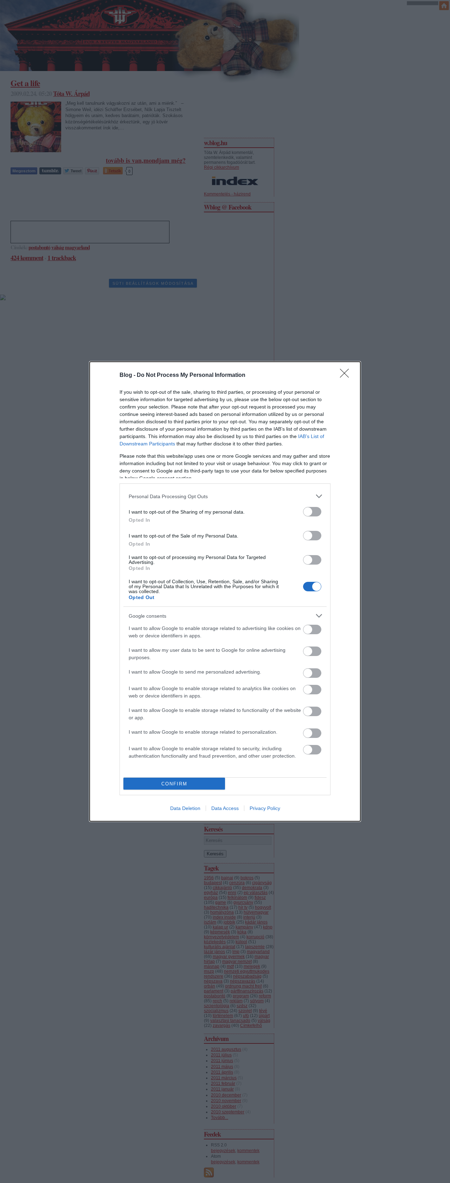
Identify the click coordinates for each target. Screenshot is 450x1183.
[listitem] (225, 496)
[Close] (346, 375)
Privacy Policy (265, 808)
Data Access (225, 808)
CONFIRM (174, 783)
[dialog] (225, 591)
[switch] (312, 511)
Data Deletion (185, 808)
